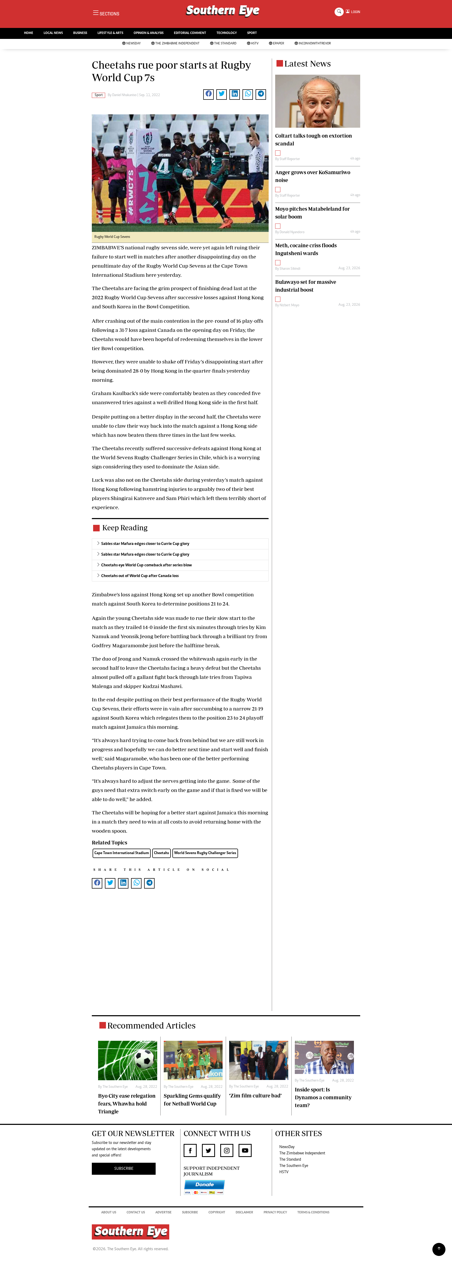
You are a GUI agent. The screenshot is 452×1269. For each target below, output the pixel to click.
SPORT (252, 33)
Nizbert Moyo (289, 305)
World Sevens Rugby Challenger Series (205, 853)
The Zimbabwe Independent (177, 43)
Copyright (216, 1212)
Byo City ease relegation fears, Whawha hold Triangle (127, 1103)
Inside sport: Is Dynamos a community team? (323, 1097)
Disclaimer (244, 1212)
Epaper (278, 43)
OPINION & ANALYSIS (148, 33)
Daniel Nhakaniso (124, 95)
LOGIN (354, 12)
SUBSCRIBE (123, 1169)
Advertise (163, 1212)
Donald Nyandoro (292, 232)
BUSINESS (80, 33)
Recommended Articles (151, 1025)
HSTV (254, 43)
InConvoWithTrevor (315, 43)
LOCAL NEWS (53, 33)
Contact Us (136, 1212)
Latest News (307, 63)
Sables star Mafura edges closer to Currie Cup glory (145, 544)
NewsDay (133, 43)
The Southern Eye (293, 1166)
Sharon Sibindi (290, 269)
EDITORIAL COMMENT (190, 33)
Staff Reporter (290, 159)
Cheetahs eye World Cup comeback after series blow (146, 565)
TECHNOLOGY (227, 33)
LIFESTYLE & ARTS (110, 33)
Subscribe (190, 1212)
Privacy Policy (275, 1212)
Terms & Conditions (313, 1212)
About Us (108, 1212)
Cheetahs (161, 853)
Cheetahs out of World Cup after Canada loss (140, 576)
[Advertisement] (180, 958)
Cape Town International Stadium (121, 853)
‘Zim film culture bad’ (255, 1095)
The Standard (225, 43)
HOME (28, 33)
